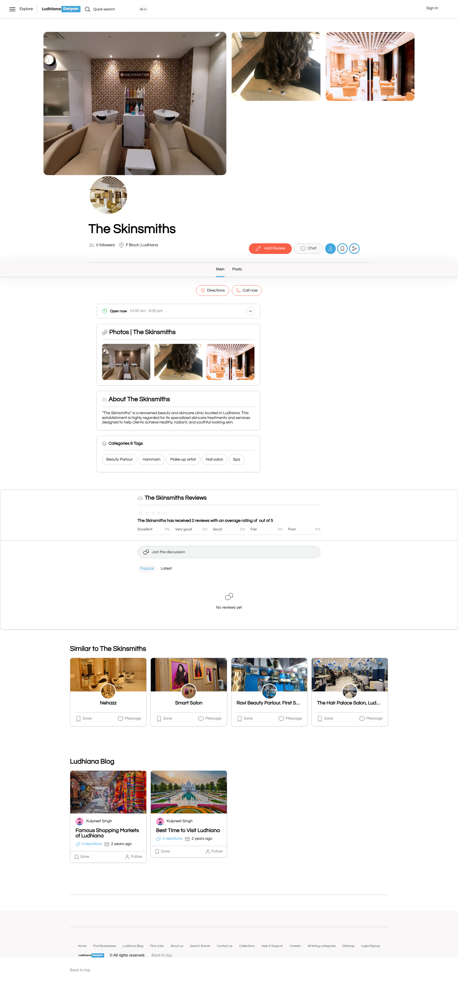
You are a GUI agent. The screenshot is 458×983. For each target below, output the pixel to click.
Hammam (151, 460)
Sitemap (348, 946)
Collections (247, 946)
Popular (147, 569)
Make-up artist (183, 460)
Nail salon (214, 460)
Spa (236, 460)
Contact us (224, 946)
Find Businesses (104, 946)
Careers (295, 946)
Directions (216, 291)
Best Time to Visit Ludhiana (188, 830)
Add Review (274, 248)
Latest (166, 569)
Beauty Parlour (119, 460)
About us (176, 946)
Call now (250, 291)
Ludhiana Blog (133, 946)
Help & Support (272, 946)
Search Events (200, 946)
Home (82, 946)
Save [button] (87, 719)
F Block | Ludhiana (142, 245)
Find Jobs (157, 946)
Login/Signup (370, 946)
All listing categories (322, 946)
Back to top (162, 956)
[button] (446, 8)
